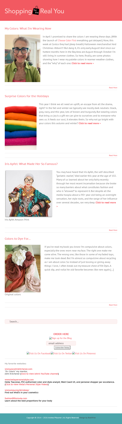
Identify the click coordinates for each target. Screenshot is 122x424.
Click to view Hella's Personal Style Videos (26, 384)
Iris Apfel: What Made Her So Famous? (31, 164)
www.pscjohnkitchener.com (18, 369)
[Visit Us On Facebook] (39, 353)
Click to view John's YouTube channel (39, 373)
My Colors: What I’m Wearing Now (28, 28)
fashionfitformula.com (16, 398)
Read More (113, 87)
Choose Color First (67, 40)
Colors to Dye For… (18, 238)
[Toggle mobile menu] (116, 5)
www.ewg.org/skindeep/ (17, 390)
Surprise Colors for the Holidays (27, 96)
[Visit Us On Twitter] (61, 353)
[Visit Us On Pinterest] (84, 353)
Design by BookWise (87, 417)
